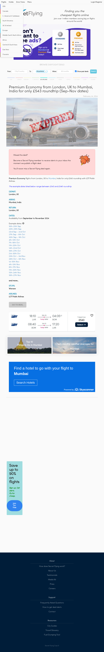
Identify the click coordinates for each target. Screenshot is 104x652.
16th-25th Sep (15, 226)
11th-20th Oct (14, 245)
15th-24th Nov (15, 273)
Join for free (14, 505)
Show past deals (82, 71)
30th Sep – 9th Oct (17, 237)
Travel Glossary (52, 630)
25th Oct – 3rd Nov (17, 256)
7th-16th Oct (14, 243)
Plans (29, 2)
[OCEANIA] (93, 78)
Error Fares (20, 2)
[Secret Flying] (27, 13)
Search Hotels (25, 382)
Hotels (11, 2)
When (54, 71)
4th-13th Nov (14, 264)
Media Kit (52, 580)
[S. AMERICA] (36, 78)
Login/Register (96, 2)
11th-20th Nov (15, 270)
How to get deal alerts (52, 607)
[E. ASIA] (85, 78)
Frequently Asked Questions (52, 603)
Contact (52, 612)
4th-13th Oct (14, 240)
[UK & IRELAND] (44, 78)
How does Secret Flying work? (52, 566)
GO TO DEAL (17, 305)
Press (52, 584)
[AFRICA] (68, 78)
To (30, 71)
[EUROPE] (52, 78)
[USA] (11, 78)
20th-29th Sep (15, 229)
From (9, 71)
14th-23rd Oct (15, 248)
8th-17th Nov (14, 267)
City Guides (52, 626)
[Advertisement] (52, 428)
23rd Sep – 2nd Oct (17, 232)
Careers (52, 588)
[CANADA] (19, 78)
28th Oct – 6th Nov (17, 259)
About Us (52, 571)
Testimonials (52, 575)
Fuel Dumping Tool (52, 635)
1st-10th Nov (14, 262)
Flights (3, 2)
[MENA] (60, 78)
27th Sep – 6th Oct (17, 234)
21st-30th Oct (14, 254)
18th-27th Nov (15, 275)
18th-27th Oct (15, 251)
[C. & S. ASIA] (77, 78)
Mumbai (52, 178)
